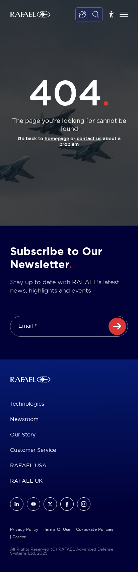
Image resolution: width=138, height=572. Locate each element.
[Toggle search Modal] (95, 14)
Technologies (27, 403)
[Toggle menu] (124, 14)
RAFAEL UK (26, 480)
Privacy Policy (24, 529)
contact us (89, 139)
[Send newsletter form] (117, 326)
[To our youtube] (33, 504)
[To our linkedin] (16, 504)
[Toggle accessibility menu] (111, 14)
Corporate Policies (94, 529)
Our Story (23, 434)
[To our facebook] (67, 504)
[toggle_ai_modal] (82, 14)
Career (19, 537)
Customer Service (33, 449)
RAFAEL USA (28, 465)
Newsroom (24, 419)
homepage (57, 139)
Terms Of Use (57, 529)
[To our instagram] (83, 504)
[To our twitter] (50, 504)
